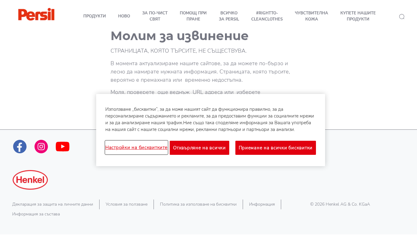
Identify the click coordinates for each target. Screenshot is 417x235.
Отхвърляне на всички (199, 148)
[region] (210, 130)
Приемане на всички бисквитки (276, 148)
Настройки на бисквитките (136, 147)
